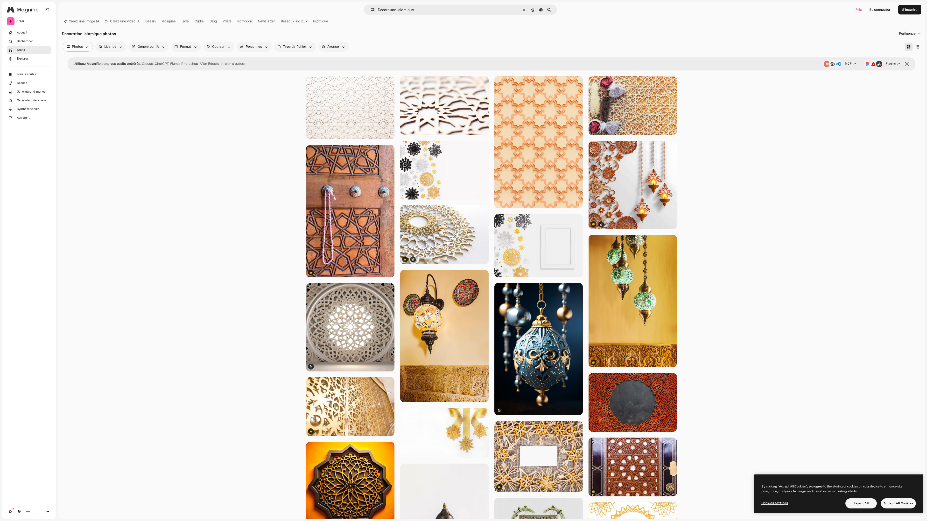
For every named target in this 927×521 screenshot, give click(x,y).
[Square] (917, 47)
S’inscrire (909, 9)
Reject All (861, 503)
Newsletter (266, 21)
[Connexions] (10, 511)
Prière (227, 21)
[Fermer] (907, 64)
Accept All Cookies (898, 503)
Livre (185, 21)
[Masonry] (909, 47)
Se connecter (880, 9)
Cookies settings (774, 503)
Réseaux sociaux (294, 21)
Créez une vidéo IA (125, 21)
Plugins (891, 64)
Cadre (199, 21)
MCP (848, 64)
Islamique (320, 21)
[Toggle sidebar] (47, 10)
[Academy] (19, 511)
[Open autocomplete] (370, 10)
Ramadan (244, 21)
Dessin (150, 21)
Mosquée (169, 21)
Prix (859, 9)
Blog (213, 21)
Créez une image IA (84, 21)
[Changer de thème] (28, 511)
